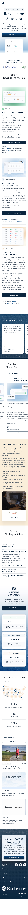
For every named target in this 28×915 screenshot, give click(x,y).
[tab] (14, 563)
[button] (24, 3)
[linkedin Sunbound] (19, 911)
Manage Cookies (5, 913)
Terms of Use (4, 910)
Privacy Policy (4, 912)
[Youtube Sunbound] (22, 911)
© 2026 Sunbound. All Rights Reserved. (19, 913)
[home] (3, 2)
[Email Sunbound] (25, 911)
